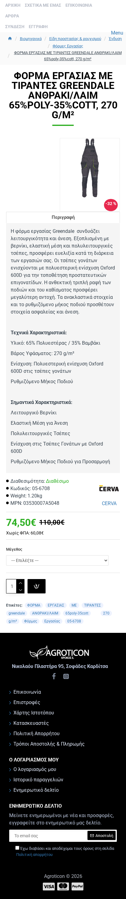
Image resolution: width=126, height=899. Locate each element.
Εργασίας (52, 621)
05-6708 (74, 621)
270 (106, 613)
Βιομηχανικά (31, 38)
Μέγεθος (14, 549)
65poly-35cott (76, 613)
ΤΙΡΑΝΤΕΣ (92, 605)
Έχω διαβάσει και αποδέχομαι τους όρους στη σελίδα (65, 851)
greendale (17, 613)
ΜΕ (74, 605)
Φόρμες (30, 621)
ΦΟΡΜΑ (33, 605)
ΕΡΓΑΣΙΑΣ (56, 605)
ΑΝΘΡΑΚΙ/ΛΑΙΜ (45, 613)
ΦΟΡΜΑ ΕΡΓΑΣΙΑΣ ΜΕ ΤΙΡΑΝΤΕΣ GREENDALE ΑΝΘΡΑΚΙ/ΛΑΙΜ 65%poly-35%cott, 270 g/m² (68, 55)
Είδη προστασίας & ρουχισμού (75, 38)
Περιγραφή (63, 217)
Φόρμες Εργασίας (68, 46)
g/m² (13, 621)
